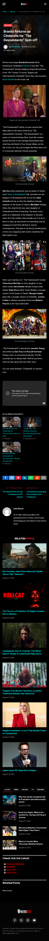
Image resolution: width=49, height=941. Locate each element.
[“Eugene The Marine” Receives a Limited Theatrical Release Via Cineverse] (24, 675)
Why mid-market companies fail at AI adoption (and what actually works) (32, 799)
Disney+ (26, 66)
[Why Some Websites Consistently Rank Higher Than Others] (9, 831)
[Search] (45, 4)
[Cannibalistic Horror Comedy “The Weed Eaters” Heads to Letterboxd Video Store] (24, 635)
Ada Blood (15, 47)
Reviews (40, 790)
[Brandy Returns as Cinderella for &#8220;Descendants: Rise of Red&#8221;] (12, 422)
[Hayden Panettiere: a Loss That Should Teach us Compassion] (24, 714)
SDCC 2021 (11, 870)
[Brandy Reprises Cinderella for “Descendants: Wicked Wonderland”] (12, 447)
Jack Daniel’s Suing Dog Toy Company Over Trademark (36, 494)
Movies (8, 25)
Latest (7, 790)
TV (33, 790)
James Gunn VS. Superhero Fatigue (19, 770)
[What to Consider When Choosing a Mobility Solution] (9, 845)
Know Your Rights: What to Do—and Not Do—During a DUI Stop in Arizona (32, 814)
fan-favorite (9, 79)
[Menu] (4, 4)
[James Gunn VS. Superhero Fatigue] (24, 754)
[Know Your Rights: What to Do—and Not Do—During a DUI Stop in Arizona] (9, 815)
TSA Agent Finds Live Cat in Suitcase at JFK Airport (13, 494)
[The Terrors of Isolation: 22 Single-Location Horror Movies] (24, 595)
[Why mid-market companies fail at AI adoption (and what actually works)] (9, 800)
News (16, 790)
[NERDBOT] (24, 4)
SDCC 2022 (11, 873)
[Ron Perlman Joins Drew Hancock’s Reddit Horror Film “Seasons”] (24, 555)
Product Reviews (15, 864)
